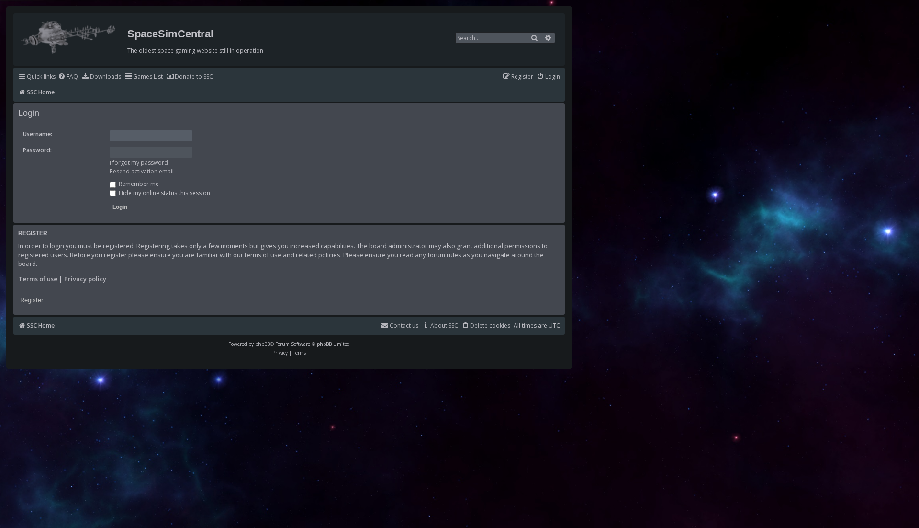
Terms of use (37, 279)
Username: (37, 134)
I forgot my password (139, 162)
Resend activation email (142, 171)
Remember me (138, 184)
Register (31, 300)
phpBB (262, 344)
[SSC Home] (69, 35)
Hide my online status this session (163, 193)
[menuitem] (68, 76)
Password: (37, 150)
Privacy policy (85, 279)
